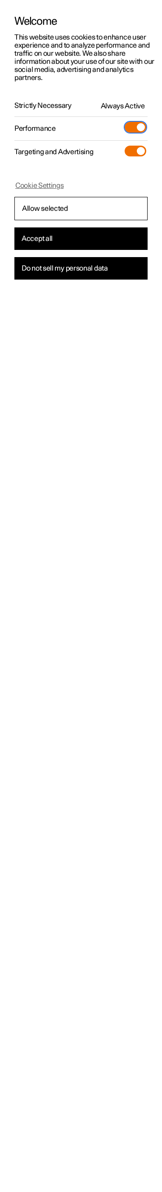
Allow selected (45, 208)
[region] (81, 596)
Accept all (37, 238)
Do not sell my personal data (65, 268)
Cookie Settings (39, 185)
